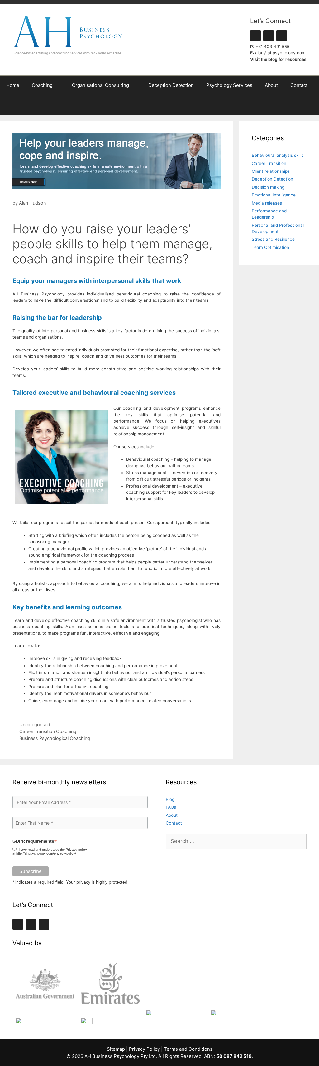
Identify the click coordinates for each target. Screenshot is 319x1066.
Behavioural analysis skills (277, 155)
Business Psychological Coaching (54, 738)
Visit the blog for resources (278, 59)
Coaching (42, 85)
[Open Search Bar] (310, 104)
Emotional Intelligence (274, 194)
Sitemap (116, 1049)
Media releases (267, 203)
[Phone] (268, 35)
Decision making (268, 187)
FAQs (171, 807)
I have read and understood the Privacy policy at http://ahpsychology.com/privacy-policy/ (49, 851)
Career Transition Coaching (47, 731)
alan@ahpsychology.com (280, 52)
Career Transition (269, 163)
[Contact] (281, 35)
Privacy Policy (144, 1049)
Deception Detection (171, 85)
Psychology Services (229, 85)
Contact (298, 85)
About (271, 85)
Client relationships (271, 171)
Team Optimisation (270, 247)
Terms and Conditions (188, 1049)
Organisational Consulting (100, 85)
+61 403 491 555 (272, 46)
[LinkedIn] (255, 35)
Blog (170, 799)
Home (12, 85)
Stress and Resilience (273, 239)
